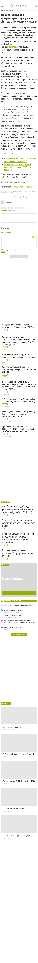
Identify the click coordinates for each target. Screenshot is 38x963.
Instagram (23, 182)
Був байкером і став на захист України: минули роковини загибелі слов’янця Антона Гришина (18, 429)
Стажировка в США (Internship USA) (19, 781)
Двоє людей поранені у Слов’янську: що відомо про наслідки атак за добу (19, 355)
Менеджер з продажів (12, 727)
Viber (4, 177)
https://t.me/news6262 (22, 187)
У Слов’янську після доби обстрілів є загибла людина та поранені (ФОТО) (18, 400)
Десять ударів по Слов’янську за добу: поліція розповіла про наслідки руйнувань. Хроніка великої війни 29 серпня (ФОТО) (19, 385)
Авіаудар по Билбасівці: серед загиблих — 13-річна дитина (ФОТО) (18, 326)
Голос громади (13, 579)
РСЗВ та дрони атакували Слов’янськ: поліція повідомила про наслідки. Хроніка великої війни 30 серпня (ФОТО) (18, 341)
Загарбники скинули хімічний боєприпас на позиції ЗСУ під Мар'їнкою (17, 167)
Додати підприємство (19, 634)
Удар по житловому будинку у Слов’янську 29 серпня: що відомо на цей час (19, 369)
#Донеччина (4, 197)
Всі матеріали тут (19, 593)
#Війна (10, 197)
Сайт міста (8, 202)
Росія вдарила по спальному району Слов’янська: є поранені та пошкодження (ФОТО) (18, 414)
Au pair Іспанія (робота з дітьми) (17, 835)
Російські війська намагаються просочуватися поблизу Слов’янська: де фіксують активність (18, 538)
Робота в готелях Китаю (13, 808)
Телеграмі (13, 47)
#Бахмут (25, 197)
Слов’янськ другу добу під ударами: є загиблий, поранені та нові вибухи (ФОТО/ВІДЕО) (17, 509)
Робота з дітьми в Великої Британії (18, 754)
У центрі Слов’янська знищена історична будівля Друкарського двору (18, 523)
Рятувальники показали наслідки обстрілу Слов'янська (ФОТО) (17, 553)
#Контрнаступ (17, 197)
